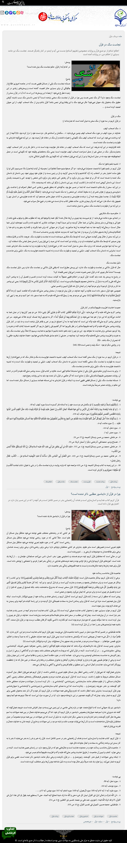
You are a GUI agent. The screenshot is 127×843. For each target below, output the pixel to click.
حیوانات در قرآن (98, 816)
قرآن (106, 487)
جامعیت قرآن (113, 816)
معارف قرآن (98, 821)
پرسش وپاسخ (115, 487)
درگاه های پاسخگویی (65, 8)
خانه (123, 8)
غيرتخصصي (87, 821)
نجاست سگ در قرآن (109, 44)
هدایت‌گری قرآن (69, 816)
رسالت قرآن (113, 482)
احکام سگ (49, 482)
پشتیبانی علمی (48, 8)
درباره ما (63, 836)
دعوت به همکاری (9, 8)
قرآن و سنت (87, 482)
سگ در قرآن (61, 482)
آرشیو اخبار (35, 8)
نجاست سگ (74, 482)
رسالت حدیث (100, 482)
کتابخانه (102, 8)
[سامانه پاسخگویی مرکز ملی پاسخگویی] (9, 840)
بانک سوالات (114, 8)
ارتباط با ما (23, 8)
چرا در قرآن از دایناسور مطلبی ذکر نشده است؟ (95, 494)
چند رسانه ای (91, 8)
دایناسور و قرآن (84, 816)
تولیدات (80, 8)
